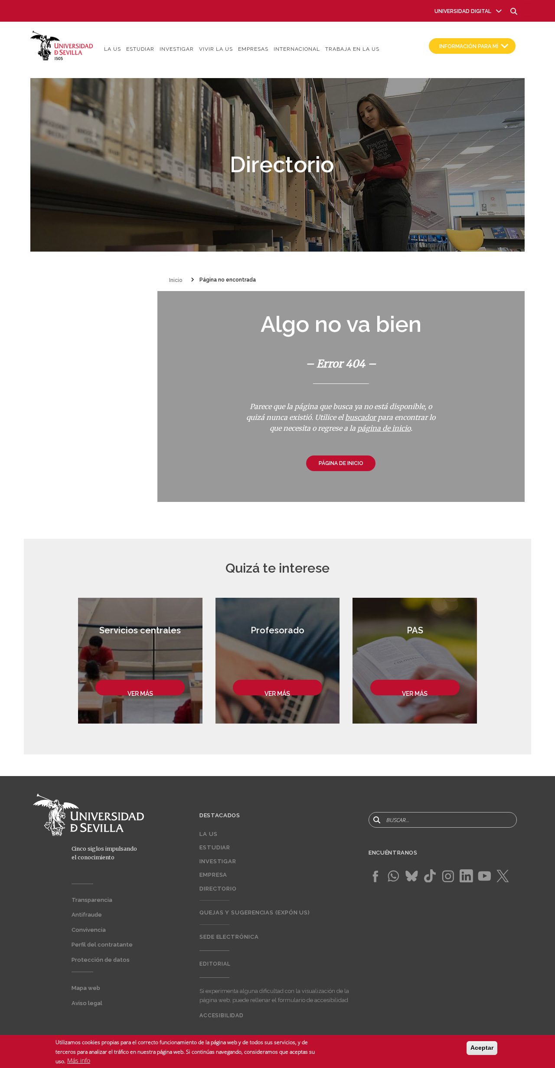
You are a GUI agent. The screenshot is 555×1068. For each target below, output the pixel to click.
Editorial (215, 964)
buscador (360, 417)
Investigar (177, 49)
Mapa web (86, 988)
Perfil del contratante (102, 944)
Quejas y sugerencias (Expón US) (254, 912)
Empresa (213, 874)
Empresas (253, 49)
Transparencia (92, 900)
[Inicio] (61, 45)
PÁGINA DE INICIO (341, 463)
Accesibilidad (221, 1015)
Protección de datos (101, 960)
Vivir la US (216, 49)
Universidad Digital (462, 11)
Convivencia (89, 930)
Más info (78, 1061)
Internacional (297, 49)
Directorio (218, 888)
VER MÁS (140, 693)
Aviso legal (87, 1003)
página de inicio (384, 428)
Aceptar (481, 1047)
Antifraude (87, 914)
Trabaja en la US (352, 49)
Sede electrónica (229, 937)
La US (112, 49)
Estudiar (140, 49)
